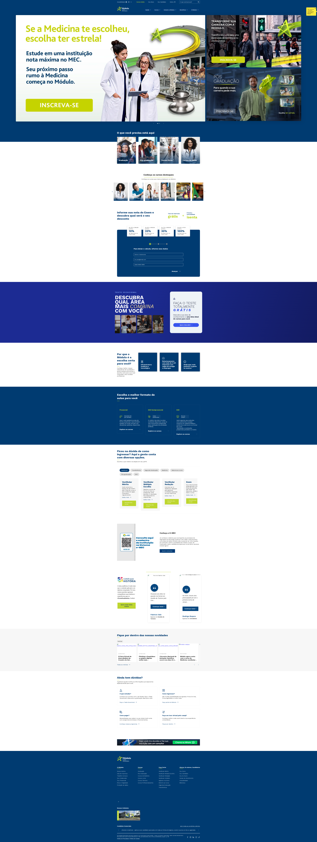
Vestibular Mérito (164, 771)
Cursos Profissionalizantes (145, 783)
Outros (172, 2)
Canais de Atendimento (186, 778)
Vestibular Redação (164, 776)
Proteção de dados (122, 785)
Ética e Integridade (122, 783)
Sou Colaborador (122, 778)
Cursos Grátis (140, 2)
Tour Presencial (121, 780)
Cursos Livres (142, 778)
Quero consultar (167, 551)
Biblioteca (182, 783)
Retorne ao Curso (164, 783)
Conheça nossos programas (128, 724)
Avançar (175, 271)
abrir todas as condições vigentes (190, 826)
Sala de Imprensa (122, 773)
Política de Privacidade (123, 838)
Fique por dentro (167, 724)
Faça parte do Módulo (169, 702)
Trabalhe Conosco (122, 776)
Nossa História (121, 771)
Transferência (163, 787)
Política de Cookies (135, 838)
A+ (129, 2)
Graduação (141, 771)
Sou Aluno (151, 2)
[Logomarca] (126, 8)
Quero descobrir (185, 325)
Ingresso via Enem (164, 780)
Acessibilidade (121, 2)
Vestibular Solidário (164, 778)
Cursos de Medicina (143, 776)
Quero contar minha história (126, 605)
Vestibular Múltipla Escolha (166, 773)
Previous (112, 191)
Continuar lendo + (158, 606)
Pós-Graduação (142, 773)
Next (204, 191)
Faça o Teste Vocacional (127, 702)
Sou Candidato (162, 2)
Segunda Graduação (164, 785)
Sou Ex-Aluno (183, 776)
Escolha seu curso (128, 503)
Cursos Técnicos (142, 780)
